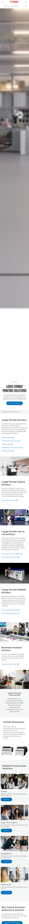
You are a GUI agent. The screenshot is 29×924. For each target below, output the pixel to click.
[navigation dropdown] (25, 2)
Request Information (14, 403)
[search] (2, 2)
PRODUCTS (14, 382)
